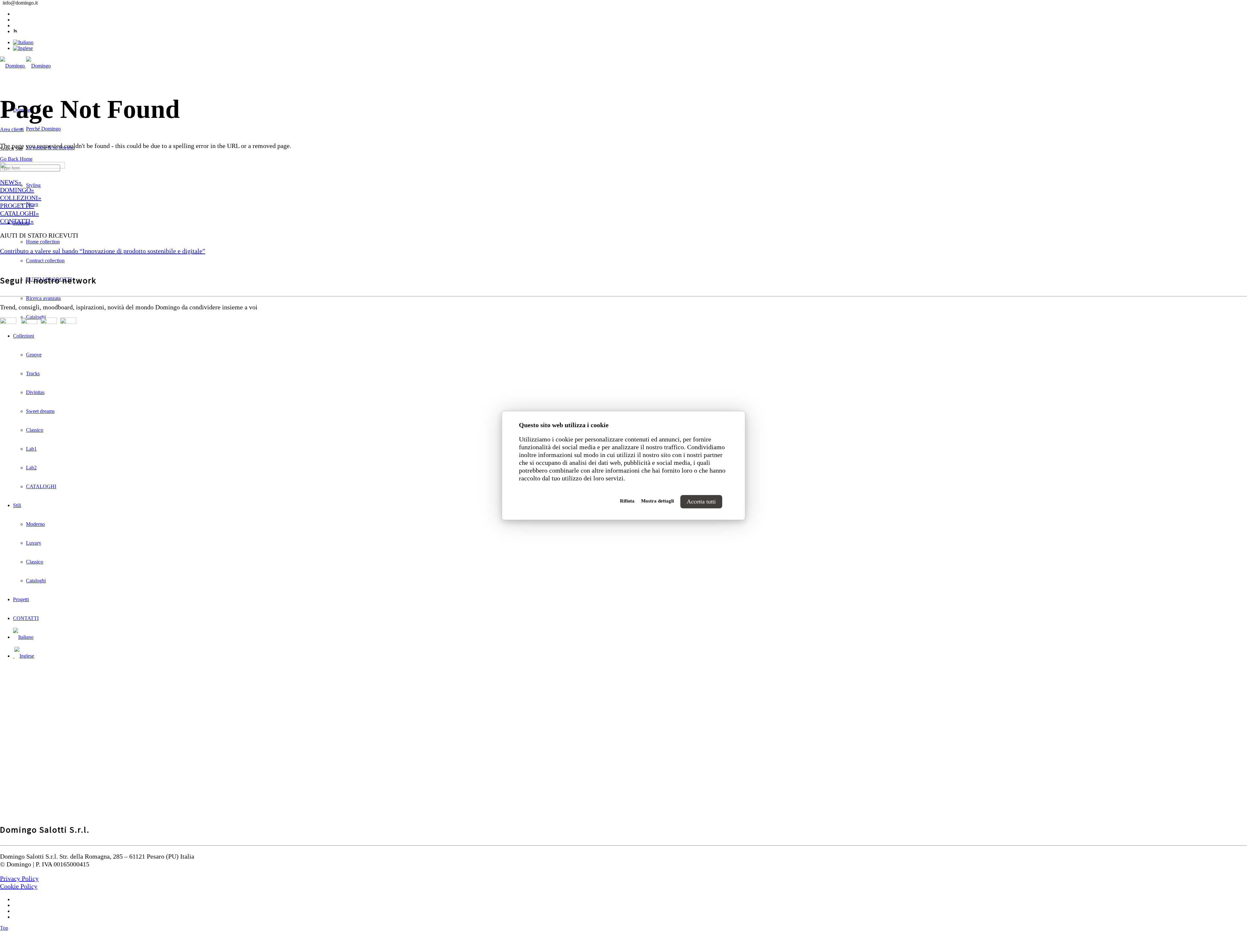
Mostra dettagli (657, 500)
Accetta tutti (701, 501)
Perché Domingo (43, 128)
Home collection (43, 241)
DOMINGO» (17, 189)
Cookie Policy (18, 886)
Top (4, 928)
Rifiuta (627, 500)
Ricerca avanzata (43, 298)
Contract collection (45, 260)
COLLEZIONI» (20, 197)
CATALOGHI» (19, 213)
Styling (33, 185)
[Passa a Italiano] (23, 42)
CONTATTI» (17, 221)
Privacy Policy (19, 878)
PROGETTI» (17, 205)
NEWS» (10, 182)
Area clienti (12, 129)
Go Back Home (16, 159)
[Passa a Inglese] (23, 48)
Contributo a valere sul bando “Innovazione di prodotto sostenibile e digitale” (102, 250)
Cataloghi (36, 317)
